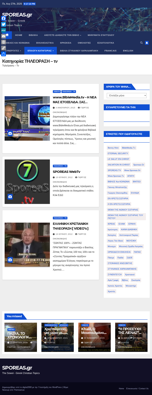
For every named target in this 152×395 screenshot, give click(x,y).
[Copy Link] (4, 48)
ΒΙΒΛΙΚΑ (33, 35)
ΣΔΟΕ (129, 257)
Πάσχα (111, 257)
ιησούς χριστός (115, 286)
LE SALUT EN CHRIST (118, 159)
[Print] (4, 42)
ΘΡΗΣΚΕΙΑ (65, 43)
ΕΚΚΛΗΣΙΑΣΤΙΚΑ (45, 43)
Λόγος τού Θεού (115, 241)
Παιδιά (120, 257)
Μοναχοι (112, 246)
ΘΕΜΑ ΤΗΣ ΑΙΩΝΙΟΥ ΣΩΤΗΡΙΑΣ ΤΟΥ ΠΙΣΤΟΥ (125, 216)
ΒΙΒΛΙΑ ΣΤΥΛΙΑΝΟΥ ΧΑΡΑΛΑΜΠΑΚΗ (79, 50)
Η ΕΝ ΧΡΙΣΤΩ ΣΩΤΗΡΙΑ (119, 204)
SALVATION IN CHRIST (119, 164)
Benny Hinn (113, 148)
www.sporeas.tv (116, 176)
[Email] (4, 36)
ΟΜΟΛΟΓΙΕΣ (84, 43)
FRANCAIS (110, 50)
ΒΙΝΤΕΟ (137, 181)
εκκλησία (136, 280)
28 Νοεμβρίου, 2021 (57, 338)
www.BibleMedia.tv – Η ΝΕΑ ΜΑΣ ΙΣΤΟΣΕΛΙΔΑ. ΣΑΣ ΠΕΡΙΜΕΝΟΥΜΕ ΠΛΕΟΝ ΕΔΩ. (74, 102)
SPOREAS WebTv (66, 172)
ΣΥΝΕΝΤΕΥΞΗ (115, 274)
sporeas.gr (138, 164)
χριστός (111, 291)
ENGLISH (128, 50)
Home (121, 388)
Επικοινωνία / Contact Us (137, 388)
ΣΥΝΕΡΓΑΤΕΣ (12, 50)
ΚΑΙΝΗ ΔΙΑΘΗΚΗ (129, 229)
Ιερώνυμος (113, 229)
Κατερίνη (112, 235)
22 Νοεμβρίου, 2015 (94, 338)
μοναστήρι (131, 286)
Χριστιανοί (129, 274)
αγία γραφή (113, 280)
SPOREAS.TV (114, 170)
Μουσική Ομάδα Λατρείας (131, 246)
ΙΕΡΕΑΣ (111, 224)
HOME (18, 35)
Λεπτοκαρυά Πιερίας (128, 235)
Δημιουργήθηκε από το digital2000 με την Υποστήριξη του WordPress (32, 387)
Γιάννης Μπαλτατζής (117, 187)
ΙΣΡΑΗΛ (132, 224)
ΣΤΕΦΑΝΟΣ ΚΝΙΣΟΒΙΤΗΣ (120, 263)
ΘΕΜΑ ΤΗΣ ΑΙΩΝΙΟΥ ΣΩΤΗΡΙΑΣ (123, 210)
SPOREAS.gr (17, 15)
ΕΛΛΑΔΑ (135, 193)
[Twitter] (4, 24)
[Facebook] (4, 18)
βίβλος (125, 280)
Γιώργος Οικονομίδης (118, 193)
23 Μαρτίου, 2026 (19, 342)
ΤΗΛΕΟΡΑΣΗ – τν (68, 91)
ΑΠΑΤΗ (130, 176)
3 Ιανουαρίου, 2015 (66, 108)
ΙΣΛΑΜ (121, 224)
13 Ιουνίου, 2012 (64, 177)
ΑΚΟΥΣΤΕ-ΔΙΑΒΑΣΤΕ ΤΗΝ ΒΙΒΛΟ (62, 35)
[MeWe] (4, 30)
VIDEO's (57, 91)
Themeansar (19, 390)
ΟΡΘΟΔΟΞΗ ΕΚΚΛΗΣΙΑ (119, 252)
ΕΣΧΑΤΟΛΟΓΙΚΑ (105, 43)
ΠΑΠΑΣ (137, 252)
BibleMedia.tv (128, 148)
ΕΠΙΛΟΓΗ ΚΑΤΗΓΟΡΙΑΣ (40, 50)
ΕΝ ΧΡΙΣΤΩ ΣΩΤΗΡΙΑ (118, 198)
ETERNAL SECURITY (118, 153)
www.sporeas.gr (132, 170)
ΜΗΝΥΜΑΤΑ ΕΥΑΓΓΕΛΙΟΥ (101, 35)
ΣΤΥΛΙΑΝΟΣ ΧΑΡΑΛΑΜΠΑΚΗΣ (122, 269)
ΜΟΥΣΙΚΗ (131, 241)
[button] (141, 43)
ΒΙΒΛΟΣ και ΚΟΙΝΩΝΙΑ (17, 43)
